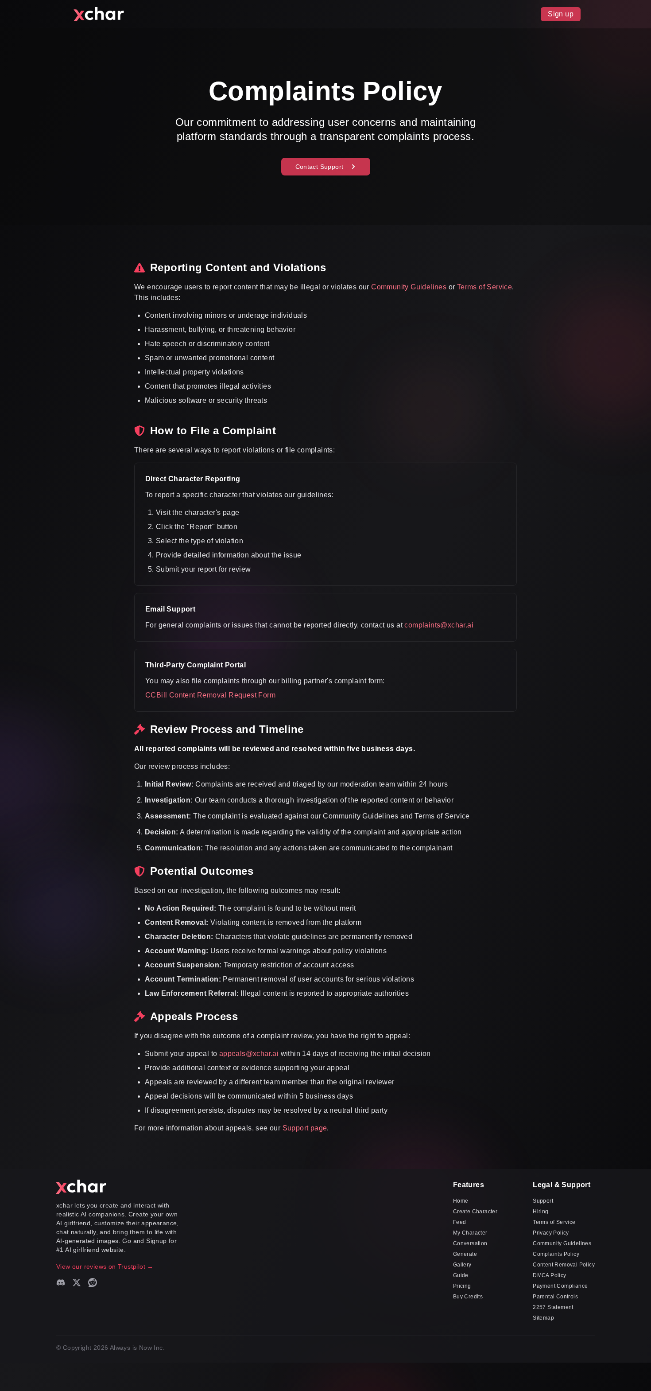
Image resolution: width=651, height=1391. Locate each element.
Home (461, 1201)
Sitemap (543, 1318)
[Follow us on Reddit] (92, 1282)
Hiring (540, 1211)
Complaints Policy (556, 1254)
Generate (465, 1254)
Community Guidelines (408, 287)
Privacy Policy (551, 1233)
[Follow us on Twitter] (76, 1282)
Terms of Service (484, 287)
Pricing (462, 1286)
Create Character (475, 1211)
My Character (470, 1233)
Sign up (561, 14)
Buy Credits (468, 1297)
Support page (305, 1128)
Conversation (470, 1243)
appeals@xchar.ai (249, 1053)
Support (543, 1201)
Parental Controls (555, 1297)
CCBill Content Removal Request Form (210, 695)
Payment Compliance (560, 1286)
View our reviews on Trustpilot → (105, 1266)
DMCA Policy (549, 1275)
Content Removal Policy (564, 1265)
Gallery (462, 1265)
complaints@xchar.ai (438, 625)
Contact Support (319, 166)
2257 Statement (553, 1307)
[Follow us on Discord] (60, 1282)
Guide (461, 1275)
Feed (459, 1222)
